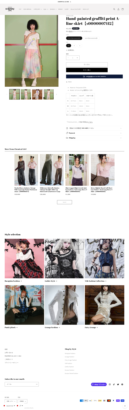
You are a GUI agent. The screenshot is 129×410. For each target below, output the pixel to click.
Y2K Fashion (68, 363)
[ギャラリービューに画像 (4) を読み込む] (48, 94)
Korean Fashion (69, 370)
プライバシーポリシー (12, 362)
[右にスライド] (56, 94)
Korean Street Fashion (71, 373)
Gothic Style (50, 281)
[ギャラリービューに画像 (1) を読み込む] (14, 94)
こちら (90, 122)
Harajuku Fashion (12, 281)
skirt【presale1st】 (75, 38)
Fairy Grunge (90, 327)
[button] (37, 9)
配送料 (70, 31)
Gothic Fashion (69, 367)
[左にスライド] (7, 94)
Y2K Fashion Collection (94, 281)
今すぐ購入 (87, 70)
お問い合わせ (9, 352)
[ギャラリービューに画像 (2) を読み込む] (26, 94)
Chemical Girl (70, 15)
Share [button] (70, 82)
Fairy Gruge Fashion (71, 360)
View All (64, 202)
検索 (6, 349)
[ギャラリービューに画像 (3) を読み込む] (37, 94)
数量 (67, 54)
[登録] (36, 384)
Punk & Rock (10, 327)
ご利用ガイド (9, 359)
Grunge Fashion (51, 327)
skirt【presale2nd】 (92, 38)
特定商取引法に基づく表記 (13, 356)
